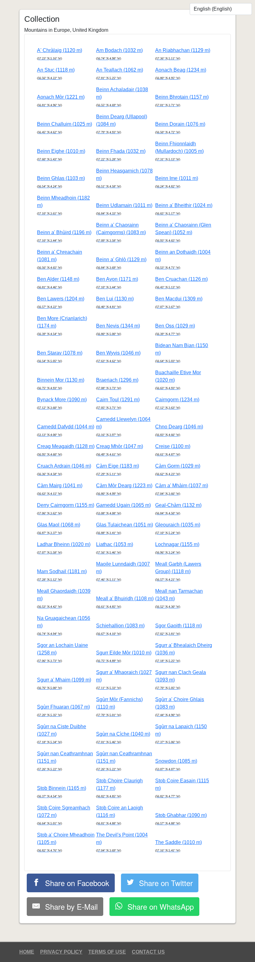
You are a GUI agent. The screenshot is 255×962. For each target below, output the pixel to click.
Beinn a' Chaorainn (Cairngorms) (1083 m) (121, 232)
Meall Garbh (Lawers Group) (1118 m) (178, 571)
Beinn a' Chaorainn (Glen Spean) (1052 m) (183, 232)
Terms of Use (107, 952)
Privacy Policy (61, 952)
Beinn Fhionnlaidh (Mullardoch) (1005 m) (179, 151)
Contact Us (148, 952)
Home (26, 952)
